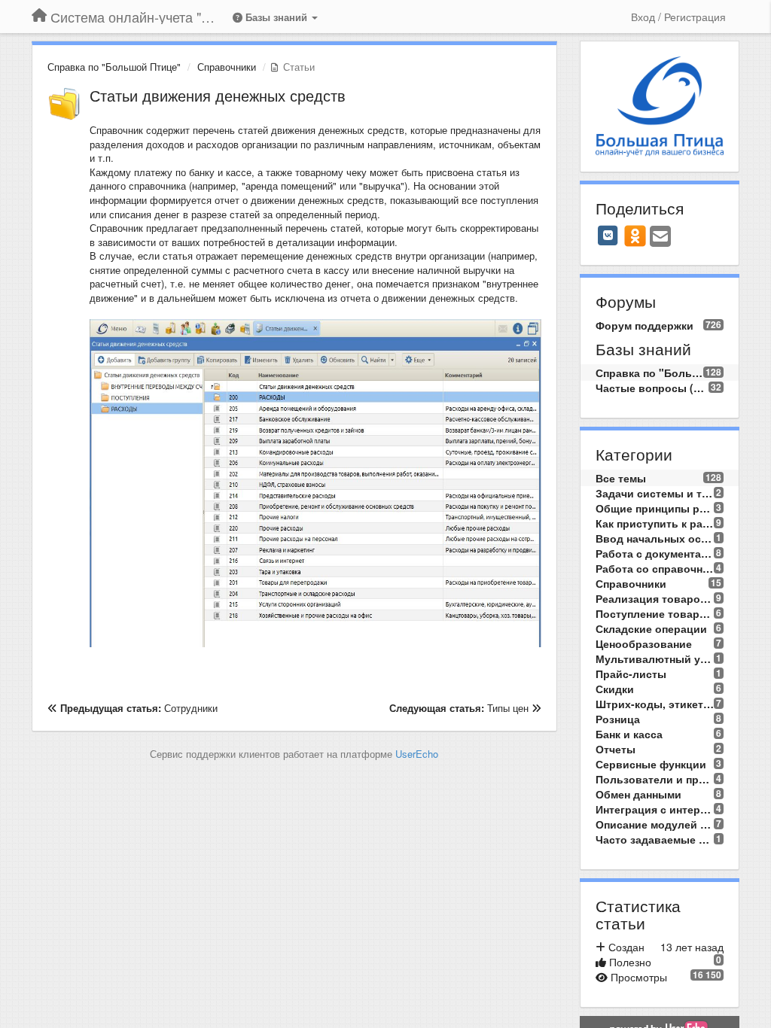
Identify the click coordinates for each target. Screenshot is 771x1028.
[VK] (608, 235)
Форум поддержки (644, 325)
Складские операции (651, 628)
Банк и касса (629, 733)
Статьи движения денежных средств (218, 95)
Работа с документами (655, 553)
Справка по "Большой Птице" (114, 66)
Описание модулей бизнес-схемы (655, 824)
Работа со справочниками (655, 568)
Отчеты (615, 748)
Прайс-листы (631, 673)
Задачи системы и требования (655, 492)
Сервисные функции (651, 763)
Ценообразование (644, 643)
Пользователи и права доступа (655, 778)
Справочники (226, 66)
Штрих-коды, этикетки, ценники (655, 703)
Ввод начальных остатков (655, 538)
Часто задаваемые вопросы (655, 839)
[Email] (660, 237)
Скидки (615, 688)
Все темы (621, 477)
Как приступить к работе (655, 523)
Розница (618, 718)
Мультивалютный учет (655, 658)
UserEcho (416, 754)
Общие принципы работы (655, 508)
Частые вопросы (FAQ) (652, 387)
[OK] (635, 235)
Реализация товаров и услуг (655, 598)
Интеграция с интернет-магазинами (655, 809)
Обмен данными (638, 793)
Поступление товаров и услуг (655, 613)
